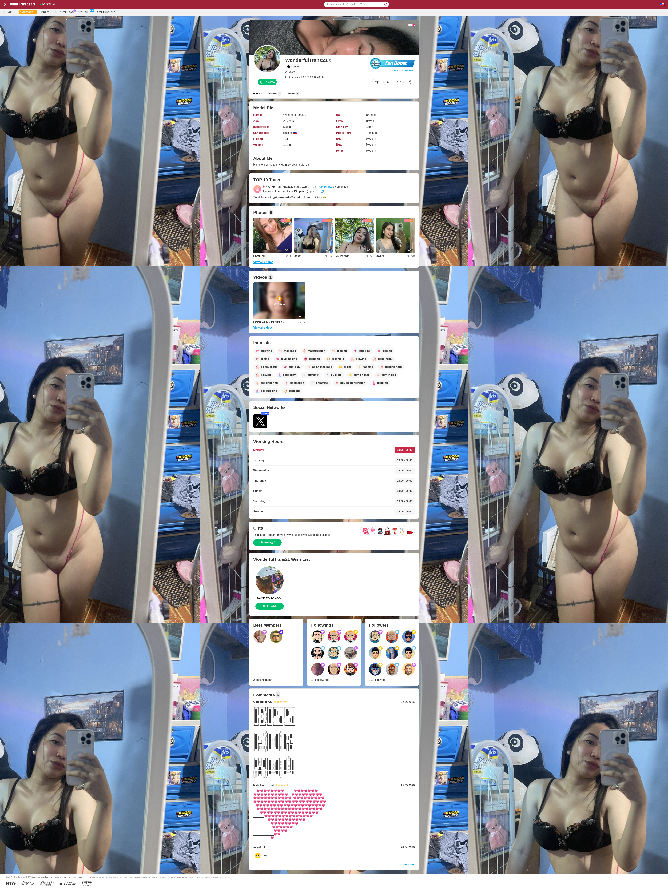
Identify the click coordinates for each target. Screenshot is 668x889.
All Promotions (64, 12)
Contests (83, 12)
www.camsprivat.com (43, 877)
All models (9, 12)
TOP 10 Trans (326, 186)
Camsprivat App (106, 12)
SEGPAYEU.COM (83, 877)
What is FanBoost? (403, 70)
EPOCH (68, 877)
